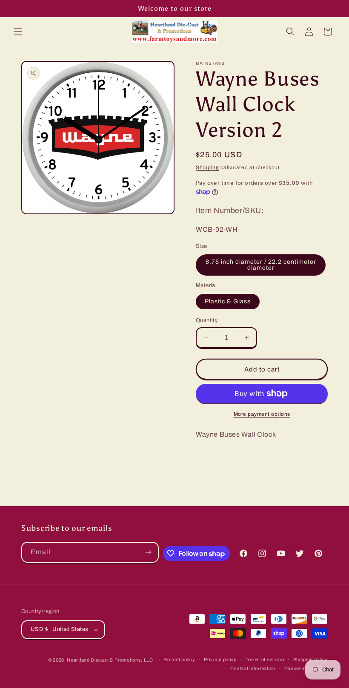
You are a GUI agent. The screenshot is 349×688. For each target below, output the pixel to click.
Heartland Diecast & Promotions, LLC (110, 659)
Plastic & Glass (228, 301)
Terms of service (265, 659)
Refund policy (179, 659)
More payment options (262, 414)
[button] (18, 31)
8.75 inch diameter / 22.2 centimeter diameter (261, 265)
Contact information (252, 668)
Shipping (207, 167)
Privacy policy (220, 659)
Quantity (207, 320)
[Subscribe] (148, 552)
